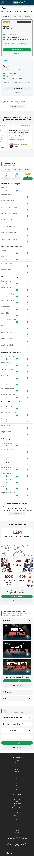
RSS (17, 828)
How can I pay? (8, 737)
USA (17, 765)
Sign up (16, 2)
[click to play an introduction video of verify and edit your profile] (17, 667)
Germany (17, 769)
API (17, 826)
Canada (17, 762)
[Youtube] (22, 844)
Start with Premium (17, 49)
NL (17, 789)
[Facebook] (7, 844)
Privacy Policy (17, 822)
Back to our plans (16, 596)
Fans (4, 698)
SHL (17, 783)
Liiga (17, 787)
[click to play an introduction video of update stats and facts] (17, 649)
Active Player (7, 621)
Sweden (17, 760)
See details (17, 92)
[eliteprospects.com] (4, 2)
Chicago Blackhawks (17, 797)
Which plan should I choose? (12, 718)
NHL (17, 779)
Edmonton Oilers (17, 801)
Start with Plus (17, 88)
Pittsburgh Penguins (17, 805)
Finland (17, 767)
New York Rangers (17, 803)
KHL (17, 781)
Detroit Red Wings (17, 799)
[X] (12, 844)
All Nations (17, 771)
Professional (7, 692)
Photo (17, 824)
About (17, 817)
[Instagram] (17, 844)
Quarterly (16, 16)
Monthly (27, 16)
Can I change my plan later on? (13, 724)
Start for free (17, 601)
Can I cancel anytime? (10, 730)
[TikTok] (26, 844)
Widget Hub (17, 815)
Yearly (6, 16)
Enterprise (17, 830)
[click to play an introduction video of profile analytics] (17, 632)
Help (17, 819)
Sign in (22, 2)
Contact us (17, 514)
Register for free (17, 107)
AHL (17, 785)
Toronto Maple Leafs (17, 808)
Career (17, 832)
